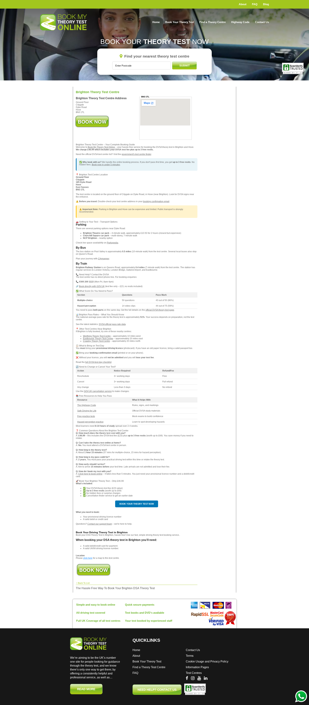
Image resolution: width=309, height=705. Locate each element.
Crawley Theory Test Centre (96, 341)
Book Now (92, 121)
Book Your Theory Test (179, 22)
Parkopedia (112, 242)
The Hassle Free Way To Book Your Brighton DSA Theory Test (115, 588)
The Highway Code (86, 405)
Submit (184, 65)
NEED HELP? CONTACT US (157, 689)
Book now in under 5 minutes (106, 164)
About (242, 4)
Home (156, 22)
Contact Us (262, 22)
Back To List (84, 583)
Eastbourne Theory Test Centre (98, 338)
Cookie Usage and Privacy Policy (207, 661)
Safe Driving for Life (86, 411)
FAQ (255, 4)
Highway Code (240, 22)
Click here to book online (90, 474)
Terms (189, 655)
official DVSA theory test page (160, 310)
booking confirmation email (156, 201)
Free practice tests (86, 416)
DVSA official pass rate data (112, 324)
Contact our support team (99, 524)
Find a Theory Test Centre (149, 667)
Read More (86, 689)
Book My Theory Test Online (101, 147)
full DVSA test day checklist (98, 362)
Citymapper (103, 258)
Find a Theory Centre (212, 22)
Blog (266, 4)
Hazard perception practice (90, 422)
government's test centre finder (136, 154)
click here (87, 558)
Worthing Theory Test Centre (97, 336)
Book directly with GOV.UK (92, 286)
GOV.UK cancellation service (98, 391)
